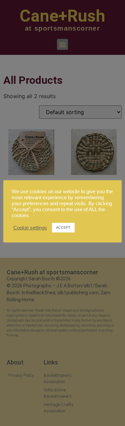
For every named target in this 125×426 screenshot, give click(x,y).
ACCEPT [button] (63, 227)
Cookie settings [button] (30, 227)
